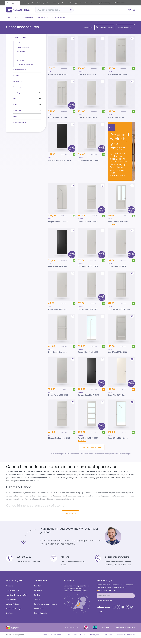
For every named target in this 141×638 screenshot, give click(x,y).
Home (8, 18)
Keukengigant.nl (57, 3)
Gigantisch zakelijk (103, 3)
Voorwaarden (39, 608)
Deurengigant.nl (12, 3)
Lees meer (69, 513)
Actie (111, 127)
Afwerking (17, 110)
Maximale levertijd (19, 122)
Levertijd (37, 599)
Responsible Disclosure (126, 635)
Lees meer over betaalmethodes (124, 627)
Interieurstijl (17, 81)
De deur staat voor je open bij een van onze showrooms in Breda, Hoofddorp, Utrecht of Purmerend (76, 588)
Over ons (9, 586)
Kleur (15, 99)
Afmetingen (17, 93)
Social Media (11, 599)
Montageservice (12, 590)
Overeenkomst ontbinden (75, 635)
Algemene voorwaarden (52, 635)
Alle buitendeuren (19, 69)
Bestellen (37, 586)
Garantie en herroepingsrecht (45, 604)
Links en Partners (12, 604)
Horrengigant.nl (27, 3)
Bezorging (38, 590)
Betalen (37, 595)
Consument (104, 590)
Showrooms (89, 3)
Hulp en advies (42, 18)
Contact (9, 613)
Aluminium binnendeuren (25, 64)
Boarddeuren (21, 60)
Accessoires (28, 18)
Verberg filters (106, 27)
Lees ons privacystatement (104, 600)
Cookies (108, 635)
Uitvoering (17, 87)
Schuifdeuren (21, 51)
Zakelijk (114, 590)
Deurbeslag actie (40, 613)
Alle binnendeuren (20, 38)
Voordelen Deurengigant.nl (16, 595)
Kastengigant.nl (42, 3)
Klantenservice (119, 3)
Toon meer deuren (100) (91, 447)
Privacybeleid (95, 635)
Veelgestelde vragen (60, 18)
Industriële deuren (23, 47)
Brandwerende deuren (24, 56)
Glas (15, 104)
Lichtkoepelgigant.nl (74, 3)
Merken (16, 75)
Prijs (15, 116)
